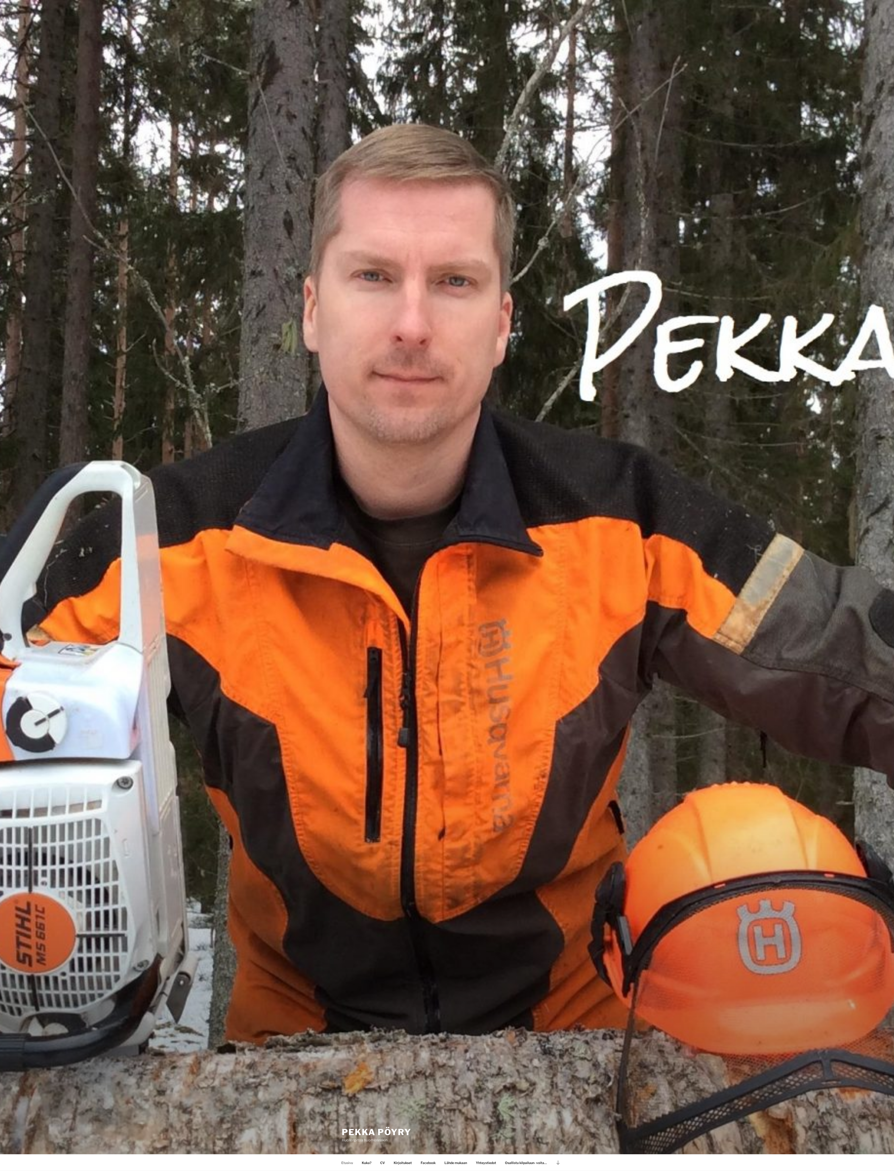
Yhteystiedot (486, 1163)
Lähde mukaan (455, 1163)
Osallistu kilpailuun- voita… (526, 1163)
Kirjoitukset (403, 1163)
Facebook (428, 1163)
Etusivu (347, 1163)
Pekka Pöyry (376, 1132)
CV (382, 1163)
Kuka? (366, 1163)
